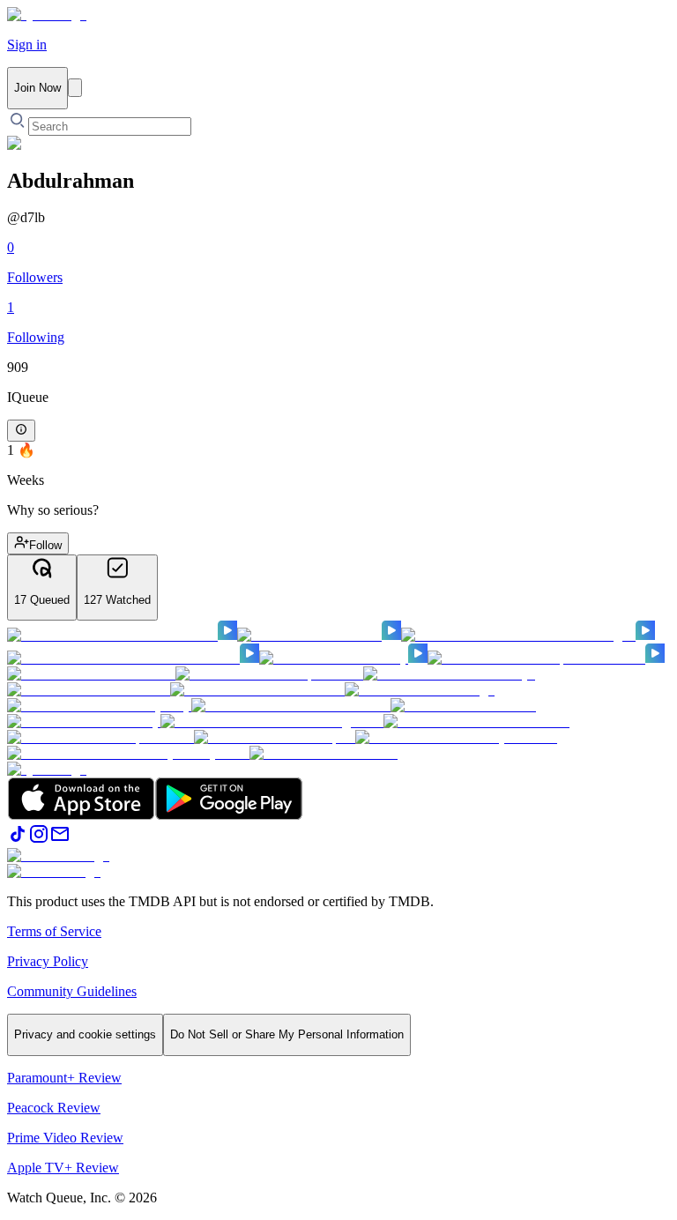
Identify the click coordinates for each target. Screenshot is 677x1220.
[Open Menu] (75, 87)
